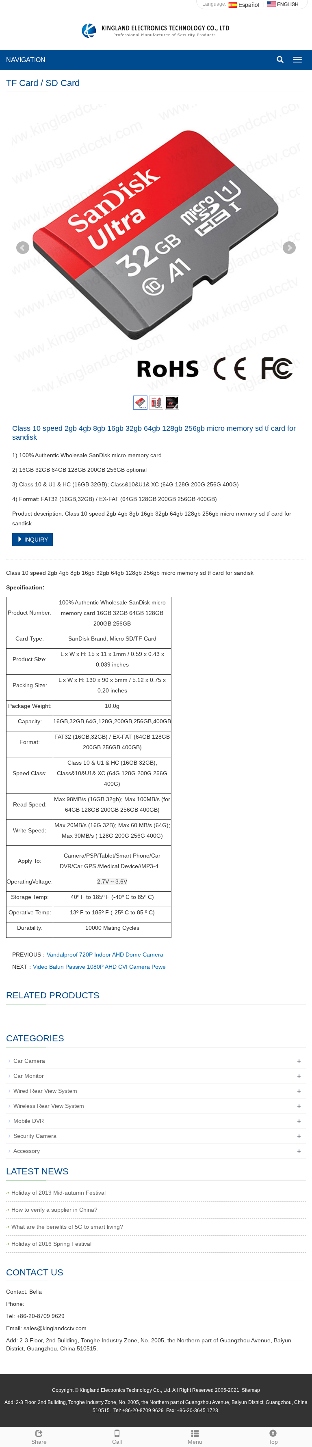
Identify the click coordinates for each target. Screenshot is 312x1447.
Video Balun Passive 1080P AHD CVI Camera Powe (99, 966)
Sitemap (251, 1390)
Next (289, 247)
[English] (283, 4)
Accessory (26, 1151)
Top (273, 1441)
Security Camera (34, 1136)
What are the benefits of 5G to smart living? (67, 1226)
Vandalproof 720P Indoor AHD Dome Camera (105, 954)
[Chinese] (245, 4)
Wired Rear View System (45, 1091)
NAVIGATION (26, 59)
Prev (22, 247)
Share (39, 1441)
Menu (195, 1441)
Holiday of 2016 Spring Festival (51, 1244)
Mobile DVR (28, 1121)
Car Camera (29, 1061)
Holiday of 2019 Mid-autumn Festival (58, 1192)
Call (117, 1441)
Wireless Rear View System (48, 1106)
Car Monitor (28, 1076)
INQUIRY (35, 539)
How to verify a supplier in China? (54, 1209)
